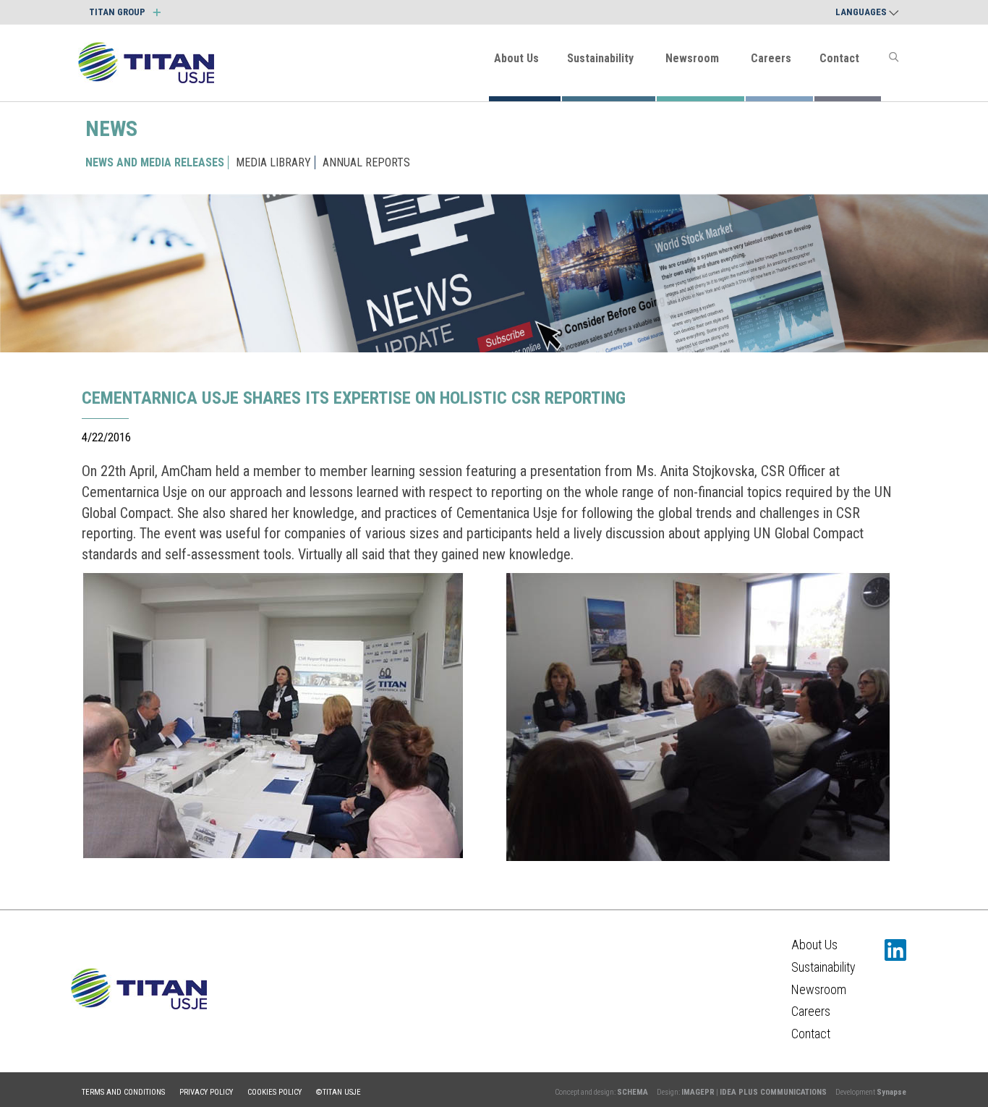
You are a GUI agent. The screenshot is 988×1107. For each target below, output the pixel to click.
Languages (862, 12)
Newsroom (692, 58)
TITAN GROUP (118, 12)
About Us (516, 58)
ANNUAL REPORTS (366, 162)
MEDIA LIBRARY (273, 162)
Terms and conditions (123, 1092)
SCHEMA (632, 1092)
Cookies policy (274, 1092)
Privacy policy (206, 1092)
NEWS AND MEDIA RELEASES (154, 162)
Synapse (891, 1092)
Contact (839, 58)
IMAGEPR (698, 1092)
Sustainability (600, 58)
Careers (771, 58)
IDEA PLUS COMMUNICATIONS (773, 1092)
